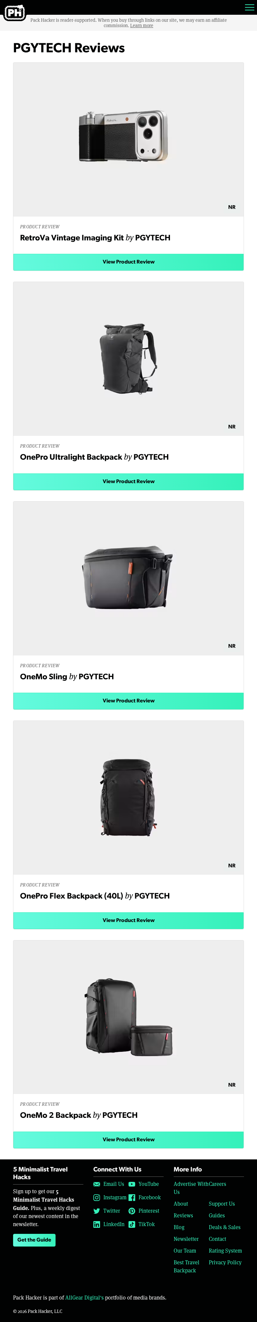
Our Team (185, 1250)
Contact (217, 1239)
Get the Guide (34, 1240)
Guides (217, 1215)
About (181, 1203)
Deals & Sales (225, 1227)
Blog (179, 1227)
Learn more (141, 25)
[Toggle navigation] (250, 7)
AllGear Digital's (84, 1297)
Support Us (222, 1203)
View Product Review (129, 262)
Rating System (225, 1250)
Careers (217, 1184)
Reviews (183, 1215)
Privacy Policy (225, 1262)
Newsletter (186, 1239)
